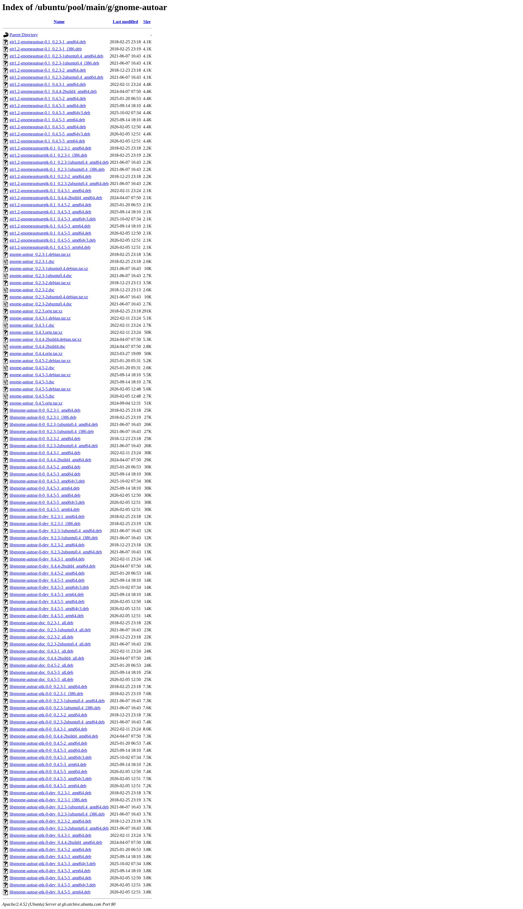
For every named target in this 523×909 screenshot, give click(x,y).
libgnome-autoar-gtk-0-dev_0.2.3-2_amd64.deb (50, 821)
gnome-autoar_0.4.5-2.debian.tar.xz (40, 360)
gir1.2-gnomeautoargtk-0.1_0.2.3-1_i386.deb (48, 155)
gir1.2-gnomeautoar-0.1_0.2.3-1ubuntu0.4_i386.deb (54, 63)
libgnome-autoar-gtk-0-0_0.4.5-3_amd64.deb (48, 750)
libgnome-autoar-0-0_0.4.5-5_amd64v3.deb (47, 502)
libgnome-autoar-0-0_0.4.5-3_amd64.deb (45, 474)
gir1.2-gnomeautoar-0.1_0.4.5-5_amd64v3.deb (50, 134)
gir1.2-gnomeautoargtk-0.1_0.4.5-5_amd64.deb (50, 233)
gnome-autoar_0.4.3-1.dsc (32, 325)
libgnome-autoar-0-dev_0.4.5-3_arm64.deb (47, 594)
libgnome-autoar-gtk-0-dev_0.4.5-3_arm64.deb (50, 870)
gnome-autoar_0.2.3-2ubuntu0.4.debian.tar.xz (49, 297)
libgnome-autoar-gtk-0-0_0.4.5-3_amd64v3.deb (51, 757)
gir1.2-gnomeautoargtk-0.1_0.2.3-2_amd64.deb (50, 176)
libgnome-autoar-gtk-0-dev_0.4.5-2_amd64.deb (50, 849)
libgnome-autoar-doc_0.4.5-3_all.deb (41, 672)
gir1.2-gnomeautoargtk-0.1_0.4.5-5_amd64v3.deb (53, 240)
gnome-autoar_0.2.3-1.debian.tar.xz (40, 254)
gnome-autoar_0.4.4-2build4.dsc (37, 346)
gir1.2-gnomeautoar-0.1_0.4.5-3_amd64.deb (48, 105)
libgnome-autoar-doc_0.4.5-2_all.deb (41, 665)
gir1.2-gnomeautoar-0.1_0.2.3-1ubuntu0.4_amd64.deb (56, 56)
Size (147, 21)
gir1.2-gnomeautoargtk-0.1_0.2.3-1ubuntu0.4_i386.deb (57, 169)
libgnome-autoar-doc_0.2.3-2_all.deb (41, 637)
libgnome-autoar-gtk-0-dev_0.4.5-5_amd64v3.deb (53, 885)
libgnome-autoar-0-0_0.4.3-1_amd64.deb (45, 452)
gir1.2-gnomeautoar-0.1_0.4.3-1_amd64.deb (48, 84)
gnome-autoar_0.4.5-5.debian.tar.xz (40, 389)
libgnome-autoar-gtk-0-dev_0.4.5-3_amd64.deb (50, 856)
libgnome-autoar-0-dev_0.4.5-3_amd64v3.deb (49, 587)
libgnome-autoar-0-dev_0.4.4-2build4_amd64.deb (52, 566)
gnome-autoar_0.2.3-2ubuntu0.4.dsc (41, 304)
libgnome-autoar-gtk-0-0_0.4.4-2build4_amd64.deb (54, 736)
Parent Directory (24, 34)
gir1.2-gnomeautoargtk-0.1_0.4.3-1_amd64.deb (50, 190)
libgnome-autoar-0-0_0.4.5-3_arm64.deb (45, 488)
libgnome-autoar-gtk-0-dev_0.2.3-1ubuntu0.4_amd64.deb (59, 807)
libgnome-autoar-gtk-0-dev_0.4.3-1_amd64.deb (50, 835)
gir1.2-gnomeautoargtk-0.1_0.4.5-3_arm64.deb (50, 226)
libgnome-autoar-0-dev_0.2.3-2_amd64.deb (47, 545)
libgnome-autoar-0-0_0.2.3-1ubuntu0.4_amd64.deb (54, 424)
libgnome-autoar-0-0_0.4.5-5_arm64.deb (45, 509)
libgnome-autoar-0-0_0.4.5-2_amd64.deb (45, 467)
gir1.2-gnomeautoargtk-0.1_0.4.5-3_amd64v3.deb (53, 219)
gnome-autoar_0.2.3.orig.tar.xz (36, 311)
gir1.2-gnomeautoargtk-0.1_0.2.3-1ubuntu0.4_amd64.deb (59, 162)
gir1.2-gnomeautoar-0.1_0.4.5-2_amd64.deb (48, 98)
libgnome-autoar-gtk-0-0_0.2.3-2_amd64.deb (48, 715)
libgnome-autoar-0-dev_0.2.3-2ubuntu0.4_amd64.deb (56, 552)
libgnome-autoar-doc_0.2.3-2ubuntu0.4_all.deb (50, 644)
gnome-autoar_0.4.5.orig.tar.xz (36, 403)
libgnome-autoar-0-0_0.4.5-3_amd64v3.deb (47, 481)
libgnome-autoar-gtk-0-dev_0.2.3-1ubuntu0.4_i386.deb (57, 814)
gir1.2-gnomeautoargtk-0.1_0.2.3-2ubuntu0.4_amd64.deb (59, 183)
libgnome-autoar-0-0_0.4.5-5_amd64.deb (45, 495)
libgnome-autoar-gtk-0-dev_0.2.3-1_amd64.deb (50, 792)
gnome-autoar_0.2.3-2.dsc (32, 289)
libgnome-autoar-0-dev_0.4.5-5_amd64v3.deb (49, 608)
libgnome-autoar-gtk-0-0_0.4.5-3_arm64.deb (48, 764)
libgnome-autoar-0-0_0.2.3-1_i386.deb (43, 417)
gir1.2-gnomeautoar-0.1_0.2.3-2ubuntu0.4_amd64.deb (56, 77)
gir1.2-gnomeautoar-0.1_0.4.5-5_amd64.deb (48, 127)
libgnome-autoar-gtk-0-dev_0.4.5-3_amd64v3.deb (53, 863)
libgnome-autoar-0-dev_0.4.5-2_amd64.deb (47, 573)
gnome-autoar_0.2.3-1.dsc (32, 261)
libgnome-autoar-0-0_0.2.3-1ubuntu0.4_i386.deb (52, 431)
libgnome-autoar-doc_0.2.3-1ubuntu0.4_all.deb (50, 630)
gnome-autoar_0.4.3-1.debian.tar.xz (40, 318)
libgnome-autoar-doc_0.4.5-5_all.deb (41, 679)
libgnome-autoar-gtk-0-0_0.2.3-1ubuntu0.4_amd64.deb (57, 700)
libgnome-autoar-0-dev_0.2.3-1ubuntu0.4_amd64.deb (56, 530)
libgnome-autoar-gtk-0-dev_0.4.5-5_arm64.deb (50, 892)
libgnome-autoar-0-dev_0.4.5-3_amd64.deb (47, 580)
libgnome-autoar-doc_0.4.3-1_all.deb (41, 651)
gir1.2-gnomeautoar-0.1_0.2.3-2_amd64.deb (48, 70)
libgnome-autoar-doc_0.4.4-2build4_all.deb (47, 658)
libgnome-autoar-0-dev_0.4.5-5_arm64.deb (47, 615)
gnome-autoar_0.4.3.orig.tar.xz (36, 332)
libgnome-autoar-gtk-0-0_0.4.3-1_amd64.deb (48, 729)
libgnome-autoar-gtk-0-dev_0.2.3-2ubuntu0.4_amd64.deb (59, 828)
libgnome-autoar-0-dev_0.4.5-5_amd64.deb (47, 601)
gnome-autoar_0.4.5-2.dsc (32, 367)
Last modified (125, 21)
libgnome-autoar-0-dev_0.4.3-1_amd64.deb (47, 559)
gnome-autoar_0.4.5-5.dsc (32, 396)
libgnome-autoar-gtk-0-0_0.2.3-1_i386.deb (46, 693)
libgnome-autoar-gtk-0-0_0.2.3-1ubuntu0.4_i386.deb (55, 707)
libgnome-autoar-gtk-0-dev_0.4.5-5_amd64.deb (50, 877)
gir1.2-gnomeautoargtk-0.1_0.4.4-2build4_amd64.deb (56, 197)
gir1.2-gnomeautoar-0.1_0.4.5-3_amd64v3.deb (50, 112)
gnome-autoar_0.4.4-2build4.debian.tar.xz (45, 339)
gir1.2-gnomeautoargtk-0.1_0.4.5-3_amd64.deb (50, 212)
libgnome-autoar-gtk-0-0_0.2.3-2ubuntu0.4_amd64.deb (57, 722)
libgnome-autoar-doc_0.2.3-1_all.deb (41, 622)
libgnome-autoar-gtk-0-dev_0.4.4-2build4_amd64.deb (56, 842)
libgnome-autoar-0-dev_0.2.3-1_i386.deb (45, 523)
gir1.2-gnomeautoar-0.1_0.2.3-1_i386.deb (46, 49)
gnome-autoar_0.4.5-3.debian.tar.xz (40, 374)
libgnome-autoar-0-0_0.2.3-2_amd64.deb (45, 438)
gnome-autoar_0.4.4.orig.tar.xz (36, 353)
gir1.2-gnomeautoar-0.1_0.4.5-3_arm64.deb (47, 119)
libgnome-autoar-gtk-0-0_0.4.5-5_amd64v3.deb (51, 778)
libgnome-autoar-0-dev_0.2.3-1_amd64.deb (47, 516)
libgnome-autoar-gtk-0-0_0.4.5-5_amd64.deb (48, 771)
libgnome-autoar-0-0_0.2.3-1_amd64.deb (45, 410)
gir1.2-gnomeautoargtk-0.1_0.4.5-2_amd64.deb (50, 204)
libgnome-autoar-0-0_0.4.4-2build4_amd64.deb (50, 459)
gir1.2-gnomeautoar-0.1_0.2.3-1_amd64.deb (48, 42)
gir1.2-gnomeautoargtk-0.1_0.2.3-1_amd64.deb (50, 148)
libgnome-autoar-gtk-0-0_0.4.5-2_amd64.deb (48, 743)
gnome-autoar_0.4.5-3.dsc (32, 382)
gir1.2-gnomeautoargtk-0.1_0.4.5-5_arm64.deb (50, 247)
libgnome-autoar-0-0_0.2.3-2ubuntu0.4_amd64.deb (54, 445)
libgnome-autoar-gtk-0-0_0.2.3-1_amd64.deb (48, 686)
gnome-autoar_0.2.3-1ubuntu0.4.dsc (41, 275)
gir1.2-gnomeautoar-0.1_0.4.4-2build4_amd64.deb (53, 91)
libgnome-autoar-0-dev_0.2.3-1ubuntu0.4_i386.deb (54, 537)
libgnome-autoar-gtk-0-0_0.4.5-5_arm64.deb (48, 785)
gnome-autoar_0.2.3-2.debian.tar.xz (40, 282)
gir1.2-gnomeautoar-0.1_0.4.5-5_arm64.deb (47, 141)
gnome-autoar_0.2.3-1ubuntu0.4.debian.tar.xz (49, 268)
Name (59, 21)
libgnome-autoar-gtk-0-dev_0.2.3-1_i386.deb (48, 800)
